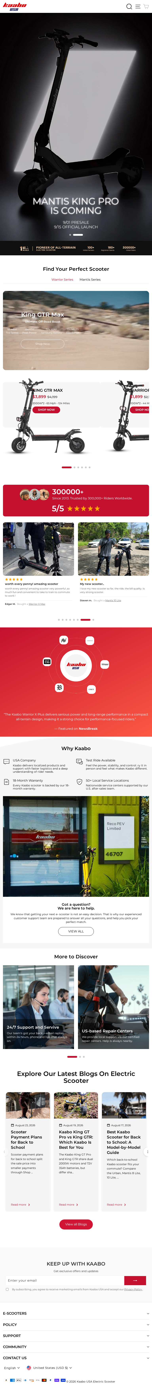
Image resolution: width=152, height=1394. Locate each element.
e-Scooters (15, 1313)
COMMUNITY (15, 1347)
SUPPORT (12, 1336)
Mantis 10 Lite (38, 600)
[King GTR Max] (56, 405)
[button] (70, 235)
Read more (18, 1204)
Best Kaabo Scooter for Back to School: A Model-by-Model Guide (124, 1142)
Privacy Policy (133, 1289)
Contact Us (15, 1358)
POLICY (10, 1325)
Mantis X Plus (108, 600)
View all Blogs (76, 1224)
